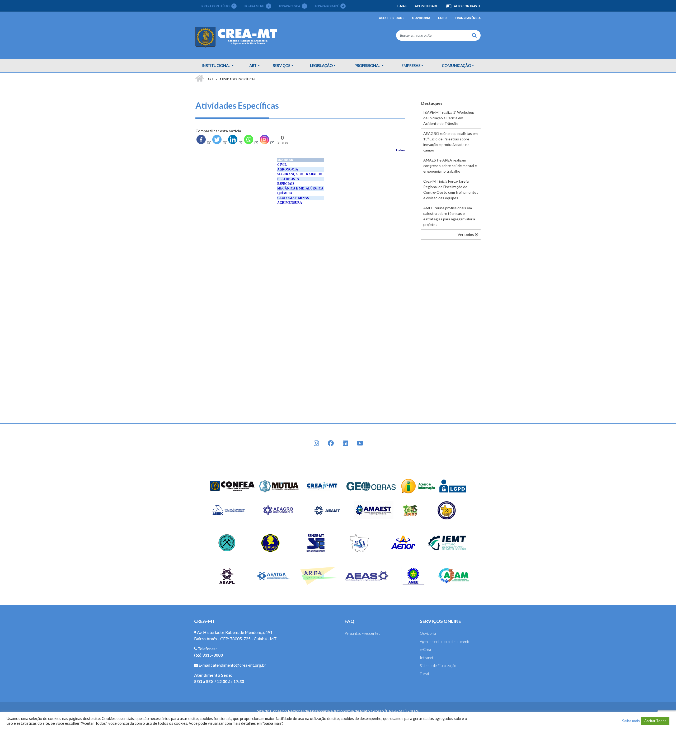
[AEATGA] (273, 575)
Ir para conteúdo (218, 6)
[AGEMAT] (448, 510)
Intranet (426, 657)
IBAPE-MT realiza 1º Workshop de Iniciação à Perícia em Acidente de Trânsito (448, 118)
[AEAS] (367, 575)
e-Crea (425, 649)
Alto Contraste (467, 6)
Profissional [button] (367, 65)
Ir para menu (257, 6)
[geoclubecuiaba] (227, 542)
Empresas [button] (410, 65)
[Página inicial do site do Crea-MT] (237, 37)
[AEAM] (453, 575)
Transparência (468, 18)
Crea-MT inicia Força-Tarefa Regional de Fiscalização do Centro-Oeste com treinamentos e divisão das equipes (450, 189)
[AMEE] (413, 575)
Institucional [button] (216, 65)
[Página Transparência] (418, 485)
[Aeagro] (278, 510)
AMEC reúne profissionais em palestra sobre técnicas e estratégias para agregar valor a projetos (449, 216)
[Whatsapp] (250, 140)
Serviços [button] (281, 65)
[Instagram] (266, 140)
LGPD (442, 18)
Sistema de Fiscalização (438, 665)
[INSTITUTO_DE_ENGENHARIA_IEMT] (447, 542)
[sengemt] (315, 542)
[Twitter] (219, 140)
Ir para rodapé (329, 6)
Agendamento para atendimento (445, 641)
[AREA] (320, 575)
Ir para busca (292, 6)
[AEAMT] (327, 510)
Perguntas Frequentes (362, 633)
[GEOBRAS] (371, 485)
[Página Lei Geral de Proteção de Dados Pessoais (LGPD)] (453, 485)
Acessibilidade (426, 6)
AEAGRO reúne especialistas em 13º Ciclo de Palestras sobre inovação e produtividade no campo (450, 141)
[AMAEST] (373, 510)
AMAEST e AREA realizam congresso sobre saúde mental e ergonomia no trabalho (450, 165)
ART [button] (253, 65)
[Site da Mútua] (279, 485)
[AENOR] (403, 542)
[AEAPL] (227, 575)
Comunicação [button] (456, 65)
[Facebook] (203, 140)
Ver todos (469, 234)
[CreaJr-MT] (322, 485)
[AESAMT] (359, 542)
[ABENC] (228, 510)
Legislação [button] (321, 65)
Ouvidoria (421, 18)
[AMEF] (410, 510)
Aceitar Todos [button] (655, 721)
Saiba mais (631, 721)
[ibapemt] (271, 542)
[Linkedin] (235, 140)
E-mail (402, 6)
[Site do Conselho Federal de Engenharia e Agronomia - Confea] (232, 485)
